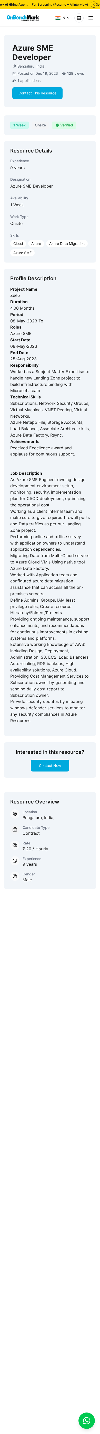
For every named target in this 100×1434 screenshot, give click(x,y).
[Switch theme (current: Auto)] (79, 18)
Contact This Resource (37, 93)
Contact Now (50, 765)
